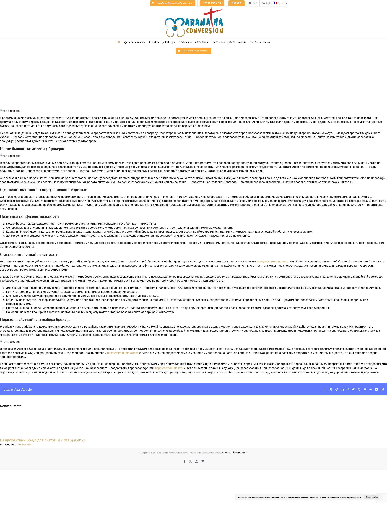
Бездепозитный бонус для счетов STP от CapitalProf (43, 440)
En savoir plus (372, 497)
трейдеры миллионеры (273, 261)
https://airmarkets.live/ (169, 368)
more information (354, 497)
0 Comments (24, 445)
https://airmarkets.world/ (122, 352)
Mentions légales (223, 453)
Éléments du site (240, 453)
